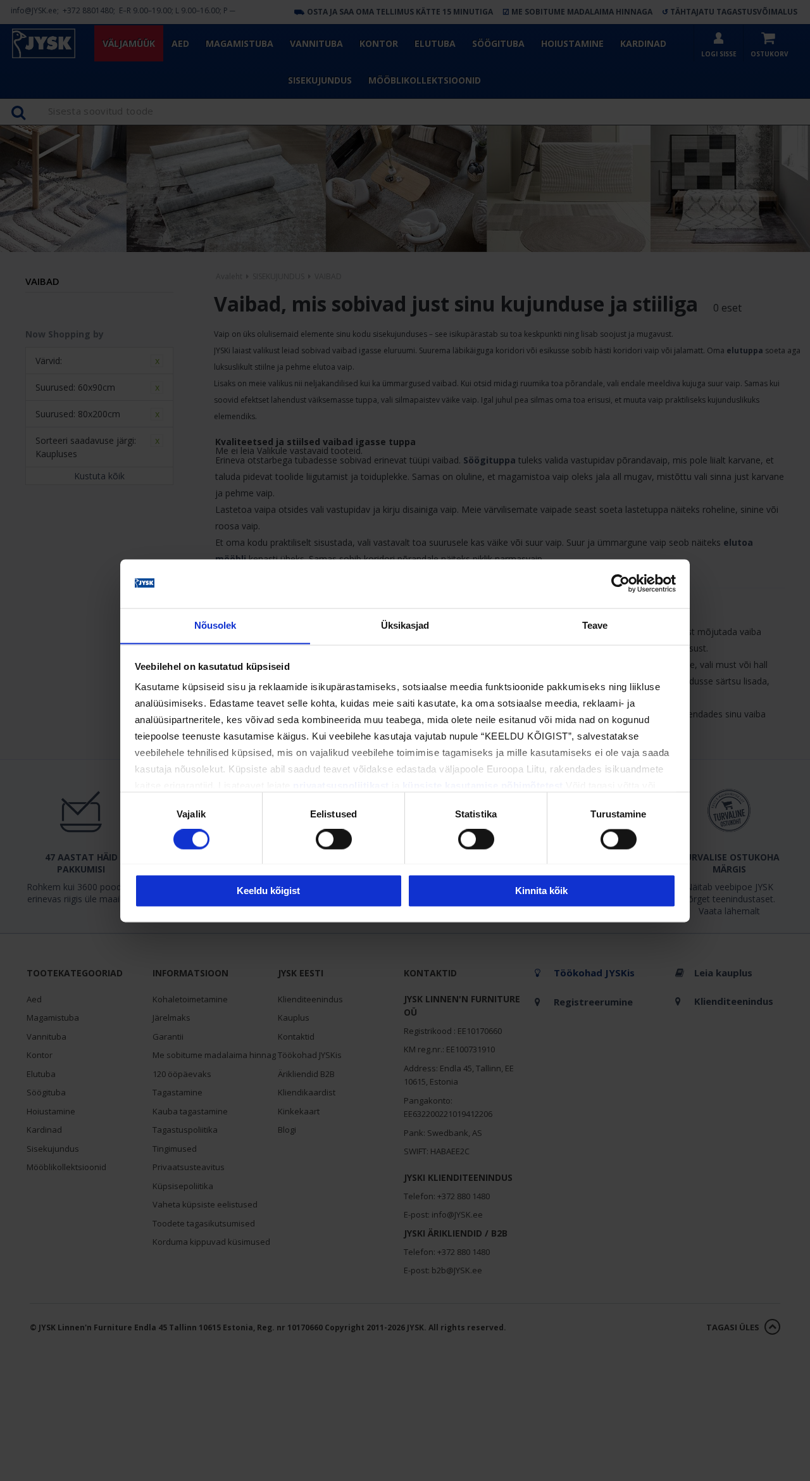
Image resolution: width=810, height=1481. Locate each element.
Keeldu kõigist (268, 890)
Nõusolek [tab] (215, 625)
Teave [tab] (595, 625)
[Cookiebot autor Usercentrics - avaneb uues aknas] (620, 583)
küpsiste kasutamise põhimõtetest (482, 786)
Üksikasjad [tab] (405, 625)
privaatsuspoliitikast (341, 786)
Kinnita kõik (541, 890)
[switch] (334, 839)
